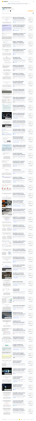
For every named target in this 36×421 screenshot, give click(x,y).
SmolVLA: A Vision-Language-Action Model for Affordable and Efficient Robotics (19, 353)
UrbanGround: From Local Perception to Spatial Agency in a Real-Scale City (19, 313)
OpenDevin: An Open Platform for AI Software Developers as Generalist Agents (18, 66)
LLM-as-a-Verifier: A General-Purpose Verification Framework (19, 186)
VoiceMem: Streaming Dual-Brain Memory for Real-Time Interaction (19, 121)
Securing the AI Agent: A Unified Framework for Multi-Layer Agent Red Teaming (19, 130)
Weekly (5, 10)
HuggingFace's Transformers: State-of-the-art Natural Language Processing (19, 226)
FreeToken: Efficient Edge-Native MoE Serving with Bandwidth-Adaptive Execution (19, 26)
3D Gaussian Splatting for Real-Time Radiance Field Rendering (18, 90)
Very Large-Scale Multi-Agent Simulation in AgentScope (18, 82)
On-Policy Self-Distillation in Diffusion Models (18, 377)
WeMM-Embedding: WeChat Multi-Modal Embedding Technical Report (19, 50)
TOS (8, 419)
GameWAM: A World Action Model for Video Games (18, 385)
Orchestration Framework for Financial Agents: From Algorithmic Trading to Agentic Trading (19, 409)
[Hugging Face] (19, 419)
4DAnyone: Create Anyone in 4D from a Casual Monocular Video (19, 114)
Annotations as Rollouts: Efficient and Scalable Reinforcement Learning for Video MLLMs (19, 242)
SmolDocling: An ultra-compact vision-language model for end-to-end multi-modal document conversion (19, 258)
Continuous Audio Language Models (16, 290)
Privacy (11, 419)
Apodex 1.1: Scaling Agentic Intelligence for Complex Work (18, 42)
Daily (2, 10)
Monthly (8, 10)
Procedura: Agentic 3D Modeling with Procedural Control (19, 266)
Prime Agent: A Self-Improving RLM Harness (17, 58)
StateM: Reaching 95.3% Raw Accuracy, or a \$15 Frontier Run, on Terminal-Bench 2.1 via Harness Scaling (19, 194)
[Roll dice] (33, 13)
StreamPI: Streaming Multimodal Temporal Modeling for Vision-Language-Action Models (19, 210)
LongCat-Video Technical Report (19, 305)
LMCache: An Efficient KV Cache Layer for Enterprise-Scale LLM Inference (19, 298)
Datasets (25, 419)
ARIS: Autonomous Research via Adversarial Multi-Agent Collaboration (18, 137)
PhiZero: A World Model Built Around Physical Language (18, 201)
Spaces (28, 419)
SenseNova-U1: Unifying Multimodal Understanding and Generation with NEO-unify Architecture (19, 178)
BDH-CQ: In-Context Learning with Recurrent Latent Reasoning (19, 18)
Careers (17, 419)
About (14, 419)
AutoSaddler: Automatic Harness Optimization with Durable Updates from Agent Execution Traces (19, 393)
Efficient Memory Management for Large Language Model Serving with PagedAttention (19, 98)
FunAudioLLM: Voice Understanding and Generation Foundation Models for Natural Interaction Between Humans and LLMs (19, 321)
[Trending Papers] (10, 10)
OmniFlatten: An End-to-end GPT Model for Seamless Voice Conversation (18, 234)
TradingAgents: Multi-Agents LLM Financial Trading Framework (19, 34)
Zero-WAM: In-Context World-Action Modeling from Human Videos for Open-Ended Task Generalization (18, 274)
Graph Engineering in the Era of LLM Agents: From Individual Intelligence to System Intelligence (19, 337)
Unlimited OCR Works (17, 169)
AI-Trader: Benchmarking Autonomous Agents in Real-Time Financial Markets (19, 154)
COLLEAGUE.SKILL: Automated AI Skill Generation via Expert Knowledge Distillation (19, 162)
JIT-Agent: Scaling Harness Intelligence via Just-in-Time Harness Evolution (18, 345)
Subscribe (26, 3)
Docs (33, 419)
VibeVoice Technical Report (18, 281)
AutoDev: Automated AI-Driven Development (17, 361)
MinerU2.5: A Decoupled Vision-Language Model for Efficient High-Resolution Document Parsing (19, 106)
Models (22, 419)
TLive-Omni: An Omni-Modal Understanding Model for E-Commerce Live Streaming (18, 401)
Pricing (31, 419)
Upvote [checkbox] (30, 49)
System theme (5, 419)
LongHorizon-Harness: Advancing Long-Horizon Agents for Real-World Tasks (19, 369)
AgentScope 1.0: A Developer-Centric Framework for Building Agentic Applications (19, 74)
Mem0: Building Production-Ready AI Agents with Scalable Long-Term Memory (19, 146)
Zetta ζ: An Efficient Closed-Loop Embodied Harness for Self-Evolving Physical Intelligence (19, 329)
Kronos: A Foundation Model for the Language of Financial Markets (19, 250)
